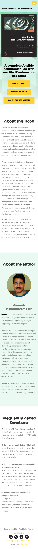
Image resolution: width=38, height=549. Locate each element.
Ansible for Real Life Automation (16, 9)
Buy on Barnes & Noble (19, 100)
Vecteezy (24, 545)
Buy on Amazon (19, 92)
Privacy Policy (12, 541)
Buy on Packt (19, 83)
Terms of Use (25, 541)
